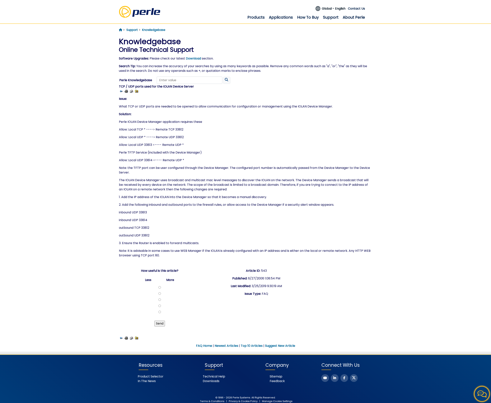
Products (256, 17)
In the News (147, 381)
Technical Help (214, 376)
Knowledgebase (153, 30)
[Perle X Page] (354, 378)
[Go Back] (121, 91)
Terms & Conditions (212, 401)
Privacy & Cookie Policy (243, 401)
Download (193, 58)
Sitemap (276, 376)
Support (331, 17)
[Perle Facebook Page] (344, 378)
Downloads (211, 381)
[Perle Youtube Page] (325, 378)
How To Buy (308, 17)
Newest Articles (226, 346)
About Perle (354, 17)
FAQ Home (204, 346)
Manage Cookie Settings (277, 401)
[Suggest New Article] (131, 91)
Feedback (277, 381)
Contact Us (356, 8)
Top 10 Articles (252, 346)
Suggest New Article (280, 346)
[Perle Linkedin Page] (335, 378)
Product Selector (150, 376)
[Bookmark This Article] (136, 91)
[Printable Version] (126, 91)
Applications (281, 17)
